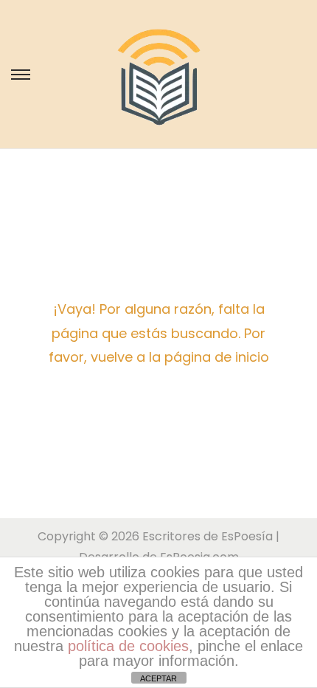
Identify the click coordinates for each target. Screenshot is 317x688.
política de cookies (128, 646)
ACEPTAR (158, 678)
